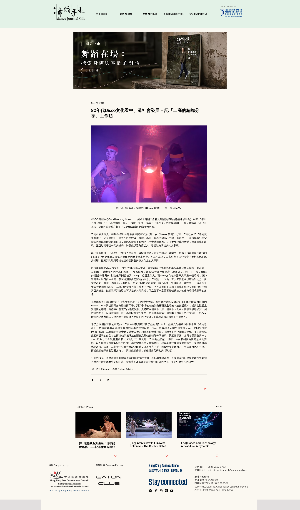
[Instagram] (161, 490)
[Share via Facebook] (92, 379)
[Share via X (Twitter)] (100, 379)
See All (218, 406)
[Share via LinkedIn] (107, 379)
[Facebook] (156, 490)
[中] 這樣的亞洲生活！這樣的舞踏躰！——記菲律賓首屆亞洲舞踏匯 (97, 445)
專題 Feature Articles (122, 369)
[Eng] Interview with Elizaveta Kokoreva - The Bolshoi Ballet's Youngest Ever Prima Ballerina (149, 444)
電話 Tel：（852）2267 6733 (210, 466)
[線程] (166, 490)
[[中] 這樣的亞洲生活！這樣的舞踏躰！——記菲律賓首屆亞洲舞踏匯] (98, 425)
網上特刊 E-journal (101, 369)
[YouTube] (172, 490)
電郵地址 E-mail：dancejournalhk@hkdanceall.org (221, 470)
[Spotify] (150, 490)
